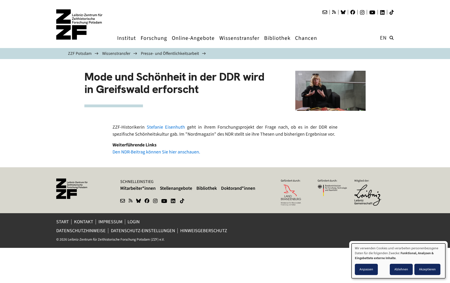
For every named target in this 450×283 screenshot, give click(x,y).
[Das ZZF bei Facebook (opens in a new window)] (352, 12)
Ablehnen (401, 269)
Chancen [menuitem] (306, 42)
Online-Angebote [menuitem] (193, 42)
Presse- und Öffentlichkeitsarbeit (170, 53)
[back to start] (79, 24)
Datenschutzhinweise (81, 230)
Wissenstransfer (116, 53)
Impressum (110, 222)
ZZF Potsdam (80, 53)
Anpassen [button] (366, 269)
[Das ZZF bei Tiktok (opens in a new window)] (392, 12)
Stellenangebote (176, 188)
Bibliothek (206, 188)
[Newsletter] (324, 12)
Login (134, 222)
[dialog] (398, 260)
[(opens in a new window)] (369, 187)
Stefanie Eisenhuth (166, 127)
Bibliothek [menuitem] (277, 42)
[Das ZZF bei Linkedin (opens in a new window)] (382, 12)
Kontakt (83, 222)
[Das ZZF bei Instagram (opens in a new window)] (362, 12)
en (383, 37)
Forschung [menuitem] (154, 42)
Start (62, 222)
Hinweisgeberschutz (204, 230)
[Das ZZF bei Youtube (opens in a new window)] (372, 12)
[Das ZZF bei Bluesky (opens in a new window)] (343, 12)
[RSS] (334, 12)
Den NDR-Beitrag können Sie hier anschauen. (156, 152)
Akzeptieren (427, 269)
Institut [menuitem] (126, 42)
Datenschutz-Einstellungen (143, 230)
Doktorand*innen (238, 188)
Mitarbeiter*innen (138, 188)
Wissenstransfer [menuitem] (239, 42)
